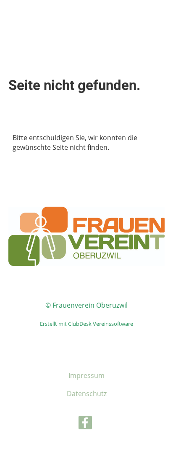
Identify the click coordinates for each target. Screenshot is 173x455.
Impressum (86, 375)
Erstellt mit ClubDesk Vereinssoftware (86, 323)
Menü (149, 26)
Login (112, 21)
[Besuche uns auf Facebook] (85, 424)
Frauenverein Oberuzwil (32, 21)
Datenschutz (87, 393)
